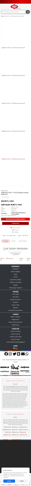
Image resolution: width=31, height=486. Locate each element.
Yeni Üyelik (15, 294)
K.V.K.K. (15, 277)
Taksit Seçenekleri (22, 241)
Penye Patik (14, 208)
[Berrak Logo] (15, 434)
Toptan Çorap (15, 334)
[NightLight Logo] (7, 429)
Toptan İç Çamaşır (16, 337)
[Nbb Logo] (15, 429)
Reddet (22, 481)
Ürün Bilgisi (5, 241)
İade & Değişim (15, 271)
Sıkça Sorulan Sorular (11, 235)
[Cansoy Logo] (10, 260)
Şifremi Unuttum (15, 299)
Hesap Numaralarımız (15, 310)
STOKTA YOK (15, 223)
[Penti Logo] (8, 432)
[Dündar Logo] (7, 434)
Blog (15, 274)
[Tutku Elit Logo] (23, 427)
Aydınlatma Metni (15, 280)
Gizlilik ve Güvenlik (15, 282)
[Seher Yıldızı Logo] (23, 429)
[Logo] (15, 7)
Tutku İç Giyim (15, 339)
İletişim (15, 285)
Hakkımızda (15, 325)
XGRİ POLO (4, 191)
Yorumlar (13, 241)
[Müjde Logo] (15, 432)
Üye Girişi (15, 297)
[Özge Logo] (23, 432)
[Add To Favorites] (15, 228)
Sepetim (15, 308)
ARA (28, 12)
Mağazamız (15, 319)
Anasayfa (15, 269)
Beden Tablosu (25, 235)
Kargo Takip (15, 305)
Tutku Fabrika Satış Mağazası (15, 342)
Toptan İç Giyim (15, 331)
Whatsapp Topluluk (15, 288)
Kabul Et (9, 481)
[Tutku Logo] (20, 260)
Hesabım (15, 302)
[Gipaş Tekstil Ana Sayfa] (7, 427)
